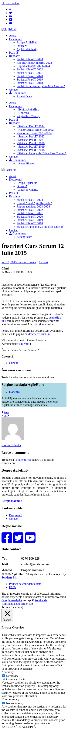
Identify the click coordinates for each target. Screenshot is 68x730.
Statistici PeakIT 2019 (30, 79)
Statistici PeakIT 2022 (30, 69)
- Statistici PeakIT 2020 (31, 143)
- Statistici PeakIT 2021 (31, 139)
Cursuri (43, 262)
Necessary (12, 675)
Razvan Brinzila (26, 262)
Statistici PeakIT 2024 (30, 59)
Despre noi (15, 515)
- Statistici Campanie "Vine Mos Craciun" (41, 153)
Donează (22, 45)
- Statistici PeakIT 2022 (31, 136)
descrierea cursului (39, 334)
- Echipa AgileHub (28, 109)
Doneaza (14, 391)
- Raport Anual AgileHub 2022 (35, 129)
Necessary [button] (8, 672)
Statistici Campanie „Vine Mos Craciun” (41, 86)
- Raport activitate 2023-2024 (34, 133)
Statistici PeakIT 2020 (30, 76)
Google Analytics (12, 600)
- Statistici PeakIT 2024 (31, 126)
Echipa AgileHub (27, 42)
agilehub (24, 343)
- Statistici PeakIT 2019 (31, 146)
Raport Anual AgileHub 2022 (34, 62)
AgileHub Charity (27, 49)
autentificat (24, 459)
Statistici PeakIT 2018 (30, 82)
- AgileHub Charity (28, 116)
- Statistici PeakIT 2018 (31, 150)
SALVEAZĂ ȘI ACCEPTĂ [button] (19, 726)
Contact (13, 518)
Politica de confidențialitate (25, 583)
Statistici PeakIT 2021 (30, 72)
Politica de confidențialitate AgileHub (24, 602)
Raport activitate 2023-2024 (33, 66)
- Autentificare (25, 163)
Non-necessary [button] (10, 699)
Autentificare (24, 96)
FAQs (12, 587)
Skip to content (10, 3)
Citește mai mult (12, 500)
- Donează (23, 112)
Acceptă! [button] (28, 600)
